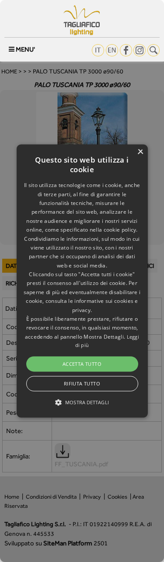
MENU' (24, 49)
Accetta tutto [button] (82, 364)
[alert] (82, 281)
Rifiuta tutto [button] (82, 384)
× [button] (140, 152)
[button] (82, 280)
